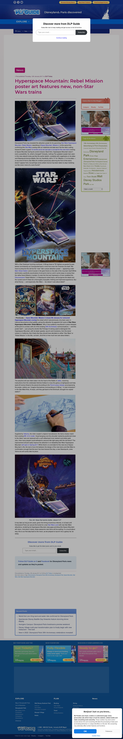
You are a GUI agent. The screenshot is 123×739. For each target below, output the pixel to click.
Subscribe (81, 32)
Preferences (109, 731)
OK (85, 731)
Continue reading (61, 38)
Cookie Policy (96, 736)
